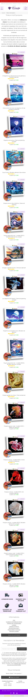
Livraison (14, 625)
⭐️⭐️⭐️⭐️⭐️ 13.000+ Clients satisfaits (14, 695)
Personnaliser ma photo (14, 629)
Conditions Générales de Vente (14, 622)
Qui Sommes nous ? (14, 628)
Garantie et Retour (14, 626)
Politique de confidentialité (14, 623)
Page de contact (14, 677)
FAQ (14, 620)
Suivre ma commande (14, 635)
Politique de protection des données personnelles (16, 664)
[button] (11, 78)
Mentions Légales (14, 631)
